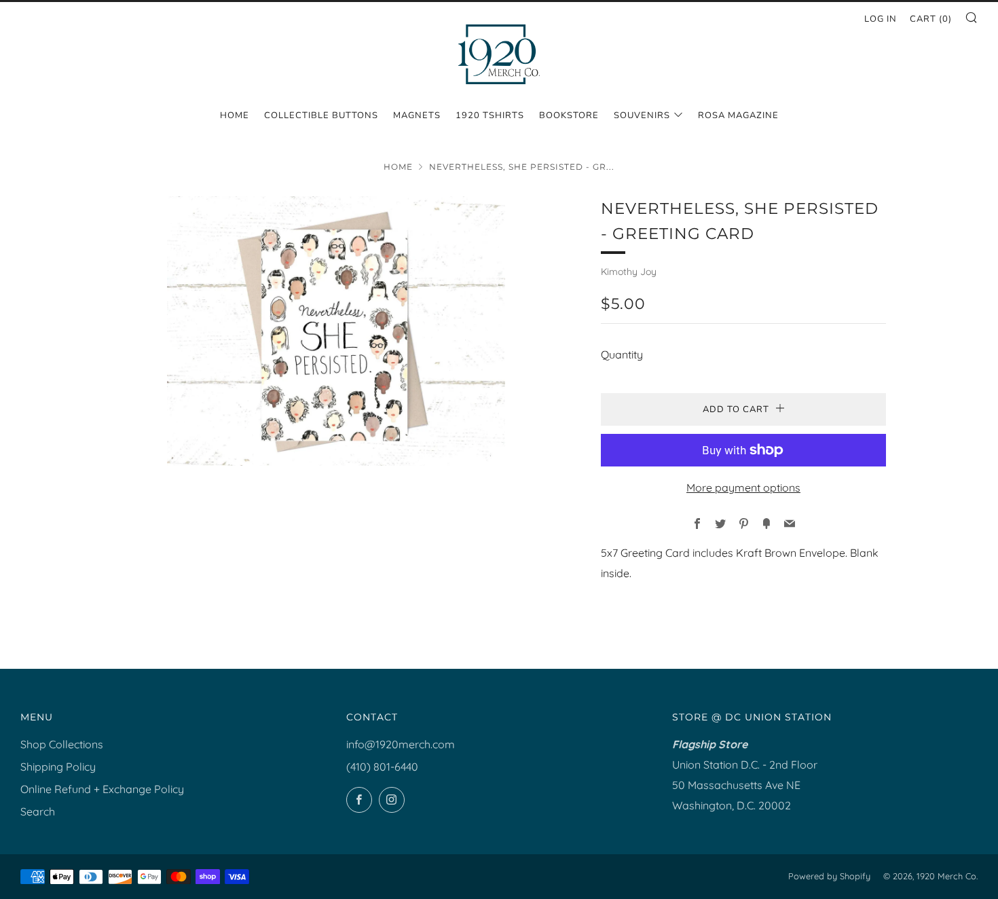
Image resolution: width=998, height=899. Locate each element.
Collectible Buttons (321, 115)
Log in (880, 19)
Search (37, 811)
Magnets (417, 115)
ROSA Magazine (738, 115)
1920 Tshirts (490, 115)
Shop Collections (61, 744)
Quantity (622, 354)
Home (234, 115)
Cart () (931, 19)
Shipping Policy (58, 766)
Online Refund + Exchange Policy (102, 789)
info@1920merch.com (400, 744)
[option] (336, 331)
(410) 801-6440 (382, 766)
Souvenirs (642, 115)
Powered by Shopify (829, 875)
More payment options (743, 487)
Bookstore (569, 115)
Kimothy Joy (629, 271)
